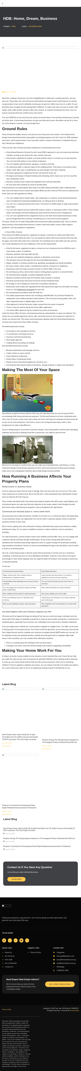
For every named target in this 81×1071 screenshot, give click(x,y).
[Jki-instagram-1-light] (10, 940)
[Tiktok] (4, 940)
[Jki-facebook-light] (16, 940)
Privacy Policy (6, 1009)
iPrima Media (74, 1010)
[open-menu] (77, 3)
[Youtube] (21, 940)
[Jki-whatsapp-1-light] (27, 940)
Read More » (7, 746)
